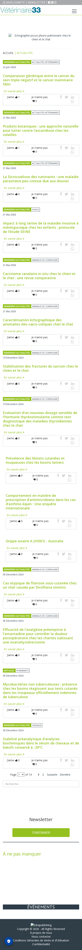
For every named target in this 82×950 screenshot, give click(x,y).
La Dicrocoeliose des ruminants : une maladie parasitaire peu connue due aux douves (41, 178)
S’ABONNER (41, 832)
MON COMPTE (15, 2)
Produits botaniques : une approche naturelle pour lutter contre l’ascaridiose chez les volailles (40, 130)
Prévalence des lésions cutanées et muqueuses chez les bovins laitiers (35, 460)
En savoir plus (13, 91)
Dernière (65, 774)
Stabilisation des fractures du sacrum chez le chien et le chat (40, 368)
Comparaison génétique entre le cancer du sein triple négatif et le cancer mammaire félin (38, 79)
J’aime (13, 97)
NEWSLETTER (36, 2)
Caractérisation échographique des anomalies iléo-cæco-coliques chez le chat (38, 322)
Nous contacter (41, 936)
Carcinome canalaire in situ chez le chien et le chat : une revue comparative (39, 275)
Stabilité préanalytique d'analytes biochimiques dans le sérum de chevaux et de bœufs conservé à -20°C (41, 743)
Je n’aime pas (39, 99)
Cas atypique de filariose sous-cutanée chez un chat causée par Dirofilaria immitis (40, 585)
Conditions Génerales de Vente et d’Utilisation (41, 940)
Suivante (52, 774)
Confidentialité (41, 944)
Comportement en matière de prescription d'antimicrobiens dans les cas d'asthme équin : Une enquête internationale (41, 501)
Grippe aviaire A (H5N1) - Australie (34, 541)
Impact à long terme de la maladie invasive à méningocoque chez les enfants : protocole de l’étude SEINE (41, 227)
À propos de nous (41, 933)
